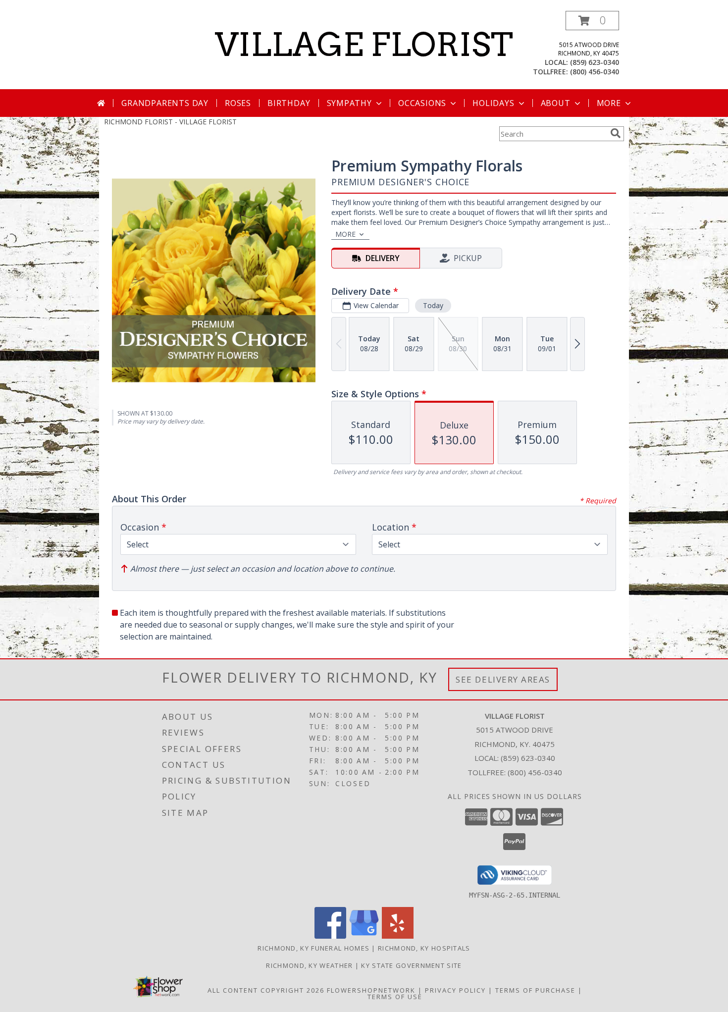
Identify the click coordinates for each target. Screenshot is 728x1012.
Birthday (288, 103)
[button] (592, 20)
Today (433, 305)
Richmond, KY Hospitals (424, 948)
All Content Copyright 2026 (266, 990)
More (609, 103)
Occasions (422, 103)
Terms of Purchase (535, 990)
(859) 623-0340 (594, 62)
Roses (238, 103)
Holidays (493, 103)
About (556, 103)
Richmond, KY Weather (309, 965)
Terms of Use (394, 996)
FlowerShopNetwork (371, 990)
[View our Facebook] (330, 936)
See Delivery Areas (503, 679)
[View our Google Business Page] (364, 936)
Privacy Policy (455, 990)
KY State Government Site (411, 965)
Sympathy (349, 103)
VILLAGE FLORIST (364, 44)
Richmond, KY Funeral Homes (313, 948)
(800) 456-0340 (594, 71)
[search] (616, 133)
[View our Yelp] (398, 936)
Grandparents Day (164, 103)
